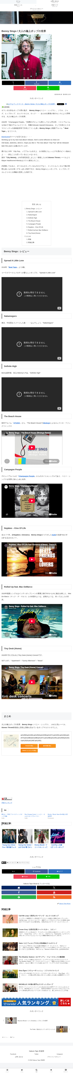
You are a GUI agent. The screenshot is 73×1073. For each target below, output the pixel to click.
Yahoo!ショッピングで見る (29, 750)
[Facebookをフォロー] (19, 892)
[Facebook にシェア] (66, 104)
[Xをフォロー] (54, 888)
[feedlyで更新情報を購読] (19, 897)
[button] (27, 56)
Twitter (36, 1054)
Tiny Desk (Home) (34, 233)
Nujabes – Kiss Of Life (35, 227)
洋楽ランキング (7, 802)
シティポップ (12, 862)
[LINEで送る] (6, 107)
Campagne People (34, 224)
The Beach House (34, 221)
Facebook (13, 1054)
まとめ (28, 236)
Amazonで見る (29, 745)
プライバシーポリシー (54, 1057)
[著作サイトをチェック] (19, 888)
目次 (33, 204)
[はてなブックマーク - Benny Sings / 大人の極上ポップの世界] (31, 104)
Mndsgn (46, 423)
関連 (29, 239)
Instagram (60, 1054)
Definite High (32, 218)
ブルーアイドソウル (24, 862)
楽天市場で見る (47, 745)
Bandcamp (6, 137)
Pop (5, 862)
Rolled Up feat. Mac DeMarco (38, 230)
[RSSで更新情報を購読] (54, 897)
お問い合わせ (19, 1057)
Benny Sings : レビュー (34, 208)
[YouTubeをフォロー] (54, 892)
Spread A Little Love (35, 212)
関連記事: (31, 242)
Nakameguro (32, 215)
